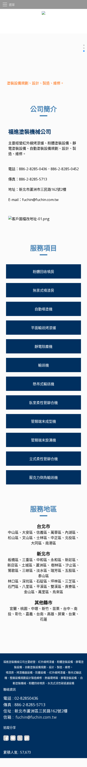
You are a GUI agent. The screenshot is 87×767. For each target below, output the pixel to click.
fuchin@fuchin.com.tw (40, 199)
